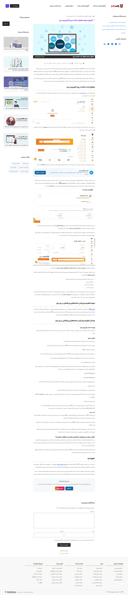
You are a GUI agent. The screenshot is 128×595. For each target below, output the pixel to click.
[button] (64, 551)
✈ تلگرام (69, 488)
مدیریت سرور (99, 586)
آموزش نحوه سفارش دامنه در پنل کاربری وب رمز (76, 20)
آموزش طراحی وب (117, 571)
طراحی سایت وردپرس (56, 583)
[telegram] (116, 44)
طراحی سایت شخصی (57, 577)
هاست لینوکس (78, 580)
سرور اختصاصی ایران (97, 583)
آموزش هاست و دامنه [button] (99, 6)
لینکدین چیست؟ (13, 171)
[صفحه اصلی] (116, 6)
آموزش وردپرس (118, 568)
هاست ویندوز (79, 583)
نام (93, 531)
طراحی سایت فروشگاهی (56, 571)
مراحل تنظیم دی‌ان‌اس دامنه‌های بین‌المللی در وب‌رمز (113, 29)
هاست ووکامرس (78, 577)
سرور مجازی (99, 568)
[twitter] (108, 44)
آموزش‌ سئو (119, 574)
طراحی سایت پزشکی (57, 580)
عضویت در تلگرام (40, 173)
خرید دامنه (79, 568)
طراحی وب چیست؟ (23, 167)
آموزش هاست (118, 577)
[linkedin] (112, 44)
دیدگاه (92, 511)
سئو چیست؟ (13, 167)
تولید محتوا (39, 580)
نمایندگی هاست (78, 586)
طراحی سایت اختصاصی (56, 574)
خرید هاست (79, 571)
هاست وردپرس (78, 574)
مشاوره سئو (39, 571)
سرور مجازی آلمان (97, 574)
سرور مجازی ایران (98, 571)
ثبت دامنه (83, 93)
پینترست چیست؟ (24, 171)
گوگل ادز (40, 583)
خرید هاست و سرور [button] (55, 6)
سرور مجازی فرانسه (97, 577)
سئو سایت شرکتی (38, 574)
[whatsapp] (119, 44)
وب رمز (113, 592)
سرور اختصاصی (98, 580)
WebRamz (11, 592)
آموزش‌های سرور (118, 580)
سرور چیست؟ (25, 163)
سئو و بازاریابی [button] (69, 6)
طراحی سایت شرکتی (57, 568)
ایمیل (61, 531)
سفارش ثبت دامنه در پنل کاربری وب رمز (117, 22)
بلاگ (90, 16)
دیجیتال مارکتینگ (38, 564)
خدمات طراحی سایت (62, 464)
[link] (104, 44)
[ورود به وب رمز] (7, 6)
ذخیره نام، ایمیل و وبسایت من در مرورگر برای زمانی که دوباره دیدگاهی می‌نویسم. (73, 540)
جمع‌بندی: (123, 33)
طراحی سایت (59, 564)
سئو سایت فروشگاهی (37, 577)
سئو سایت (39, 568)
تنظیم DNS (92, 309)
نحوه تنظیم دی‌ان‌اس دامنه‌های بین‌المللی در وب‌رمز (113, 26)
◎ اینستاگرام (60, 488)
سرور (101, 564)
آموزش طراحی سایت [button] (83, 6)
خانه (94, 16)
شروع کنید (15, 6)
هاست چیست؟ (15, 163)
